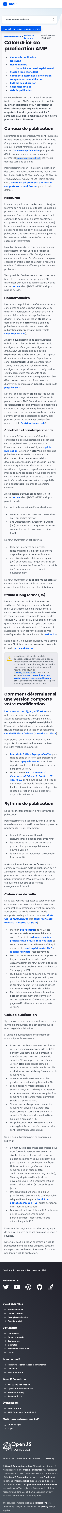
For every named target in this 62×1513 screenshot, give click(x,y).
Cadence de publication (26, 150)
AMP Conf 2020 (14, 1408)
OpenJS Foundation (15, 1466)
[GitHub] (39, 1287)
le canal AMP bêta (20, 951)
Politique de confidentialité (28, 1458)
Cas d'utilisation (15, 1313)
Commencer (13, 1333)
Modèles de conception (19, 1348)
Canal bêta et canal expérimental (35, 68)
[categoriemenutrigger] (21, 28)
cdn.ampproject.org (37, 1502)
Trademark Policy (16, 1392)
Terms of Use (8, 1458)
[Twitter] (6, 1287)
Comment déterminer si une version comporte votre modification (32, 676)
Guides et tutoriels (29, 36)
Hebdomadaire (18, 64)
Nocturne (15, 60)
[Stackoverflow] (51, 1287)
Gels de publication (21, 90)
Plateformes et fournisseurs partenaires (27, 1364)
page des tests (12, 387)
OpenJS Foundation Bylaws (20, 1388)
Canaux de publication (23, 57)
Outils (11, 1352)
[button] (57, 4)
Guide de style (14, 1424)
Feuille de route (15, 1372)
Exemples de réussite (18, 1317)
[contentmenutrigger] (29, 19)
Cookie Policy (48, 1458)
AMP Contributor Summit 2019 (22, 1412)
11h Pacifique (27, 929)
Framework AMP (15, 1309)
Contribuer (13, 1368)
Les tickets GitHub (25, 711)
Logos (10, 1428)
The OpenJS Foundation (19, 1384)
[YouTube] (17, 1287)
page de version (31, 761)
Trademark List (15, 1396)
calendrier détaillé (14, 333)
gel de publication (24, 648)
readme (50, 634)
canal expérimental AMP (38, 948)
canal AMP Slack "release (18, 733)
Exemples (12, 1345)
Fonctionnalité (15, 1321)
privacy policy (48, 1506)
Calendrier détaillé (20, 86)
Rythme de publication (23, 83)
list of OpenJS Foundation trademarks (38, 1484)
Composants (13, 1341)
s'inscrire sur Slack (45, 733)
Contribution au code (33, 423)
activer (17, 286)
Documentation (12, 36)
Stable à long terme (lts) (24, 71)
